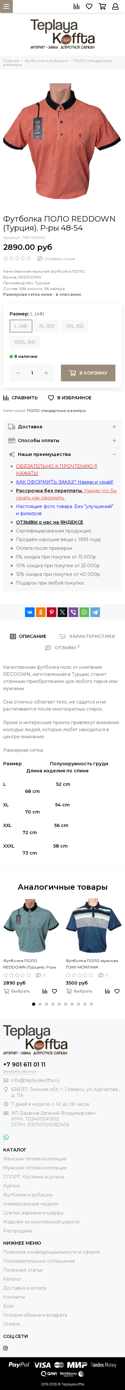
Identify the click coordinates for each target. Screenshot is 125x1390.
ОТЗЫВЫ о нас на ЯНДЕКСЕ (49, 522)
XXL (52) (75, 326)
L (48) (21, 326)
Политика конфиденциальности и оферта (51, 1252)
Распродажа (17, 1231)
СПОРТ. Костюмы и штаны (33, 1177)
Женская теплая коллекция (34, 1159)
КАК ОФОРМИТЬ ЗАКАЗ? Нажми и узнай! (64, 482)
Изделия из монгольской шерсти (41, 1222)
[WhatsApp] (84, 612)
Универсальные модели (30, 1204)
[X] (62, 612)
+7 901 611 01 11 (24, 1064)
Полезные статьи (23, 1270)
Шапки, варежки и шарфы (33, 1213)
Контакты (14, 1297)
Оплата (11, 1324)
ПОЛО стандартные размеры (56, 410)
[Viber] (73, 612)
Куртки (11, 1186)
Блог (8, 1306)
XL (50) (46, 326)
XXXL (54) (24, 342)
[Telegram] (95, 612)
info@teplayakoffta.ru (35, 1080)
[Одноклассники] (41, 612)
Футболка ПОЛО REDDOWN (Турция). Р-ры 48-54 (29, 964)
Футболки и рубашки (28, 1195)
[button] (33, 1004)
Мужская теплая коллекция (35, 1168)
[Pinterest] (51, 612)
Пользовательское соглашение (39, 1261)
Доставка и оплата (24, 1288)
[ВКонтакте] (30, 612)
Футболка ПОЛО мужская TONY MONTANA (92, 963)
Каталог (12, 1279)
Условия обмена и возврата (35, 1315)
